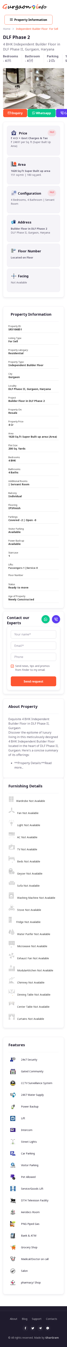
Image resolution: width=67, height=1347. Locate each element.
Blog (24, 1319)
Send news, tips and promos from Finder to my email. (32, 668)
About (13, 1319)
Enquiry (17, 113)
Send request (33, 681)
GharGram (52, 1337)
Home (6, 29)
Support (37, 1319)
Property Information (30, 20)
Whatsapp (43, 113)
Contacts (51, 1319)
